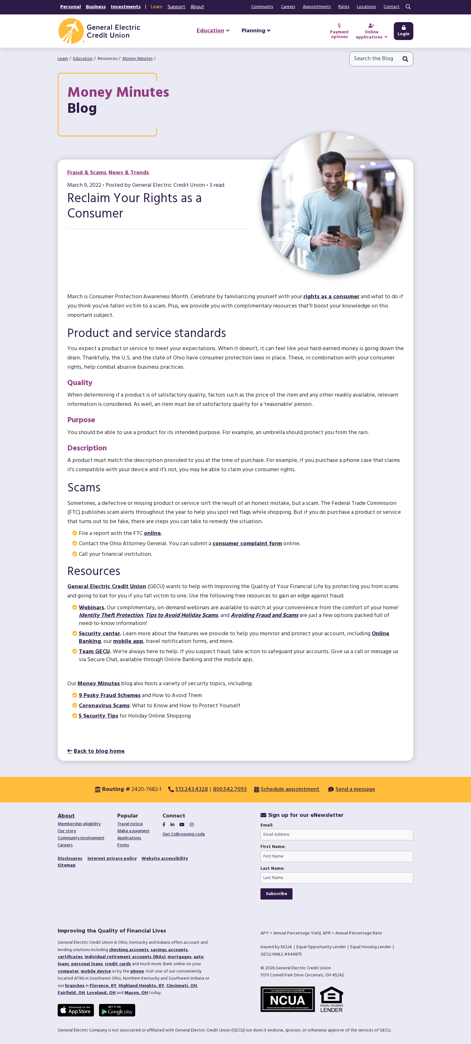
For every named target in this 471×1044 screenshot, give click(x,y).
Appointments (317, 7)
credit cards (118, 964)
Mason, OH (136, 993)
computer (68, 971)
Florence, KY (103, 986)
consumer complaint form (247, 543)
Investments (126, 7)
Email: (266, 825)
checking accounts (129, 950)
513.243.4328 (192, 789)
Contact (392, 7)
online (152, 533)
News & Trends (129, 172)
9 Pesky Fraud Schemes (110, 695)
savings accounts (169, 950)
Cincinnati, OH (181, 986)
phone (137, 971)
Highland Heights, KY (141, 986)
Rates (343, 7)
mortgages (180, 957)
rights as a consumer (331, 296)
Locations (366, 7)
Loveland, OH (101, 993)
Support (176, 7)
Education (83, 58)
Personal (70, 7)
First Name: (272, 847)
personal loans (87, 964)
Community (262, 7)
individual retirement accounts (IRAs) (125, 957)
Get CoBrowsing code (183, 834)
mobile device (96, 971)
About (197, 7)
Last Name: (272, 868)
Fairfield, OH (71, 993)
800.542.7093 (230, 789)
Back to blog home (99, 751)
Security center (99, 633)
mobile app (128, 641)
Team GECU (94, 651)
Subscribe (276, 894)
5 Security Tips (98, 716)
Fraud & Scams (86, 172)
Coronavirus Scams (104, 706)
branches (75, 986)
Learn (156, 7)
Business (96, 7)
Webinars (91, 607)
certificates (70, 957)
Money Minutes (137, 58)
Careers (288, 7)
